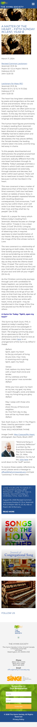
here (19, 339)
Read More (8, 512)
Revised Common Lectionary (14, 63)
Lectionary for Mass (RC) (12, 84)
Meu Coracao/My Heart (24, 434)
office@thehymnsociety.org (13, 472)
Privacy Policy (18, 719)
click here (24, 459)
